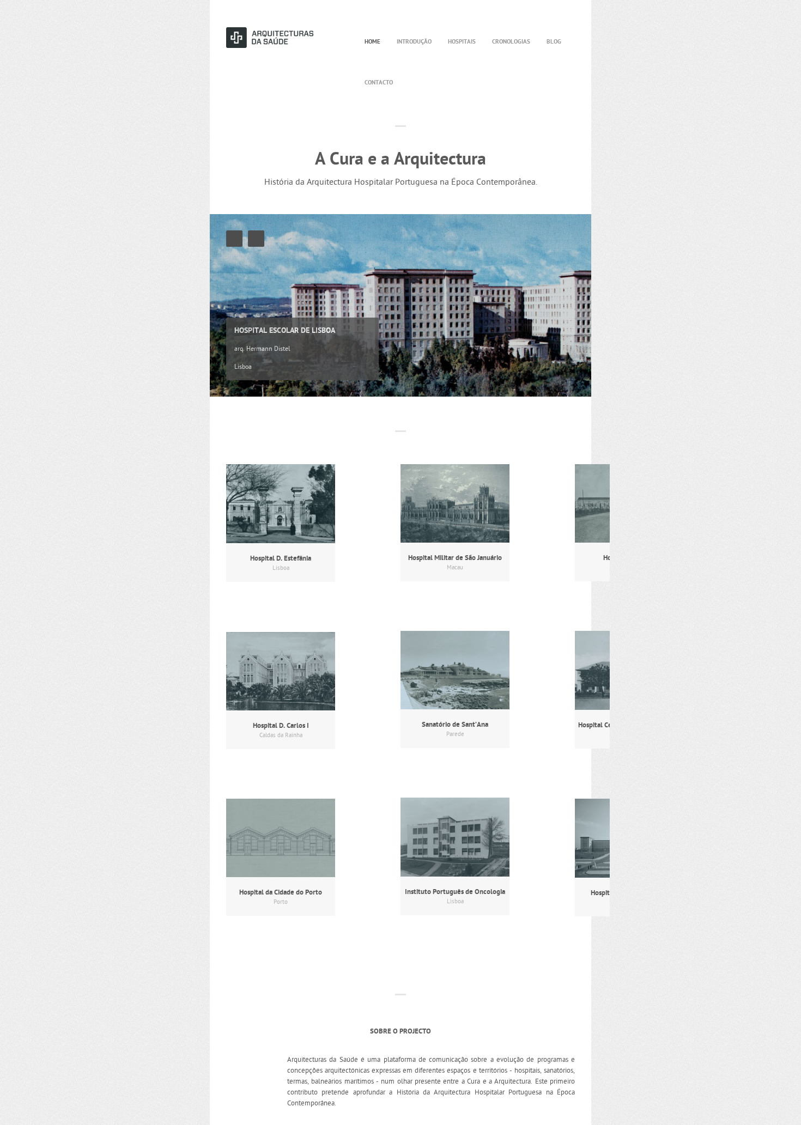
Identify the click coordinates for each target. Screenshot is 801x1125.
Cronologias (511, 42)
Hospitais (462, 42)
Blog (554, 42)
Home (372, 42)
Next (256, 238)
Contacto (379, 83)
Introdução (414, 42)
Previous (234, 238)
